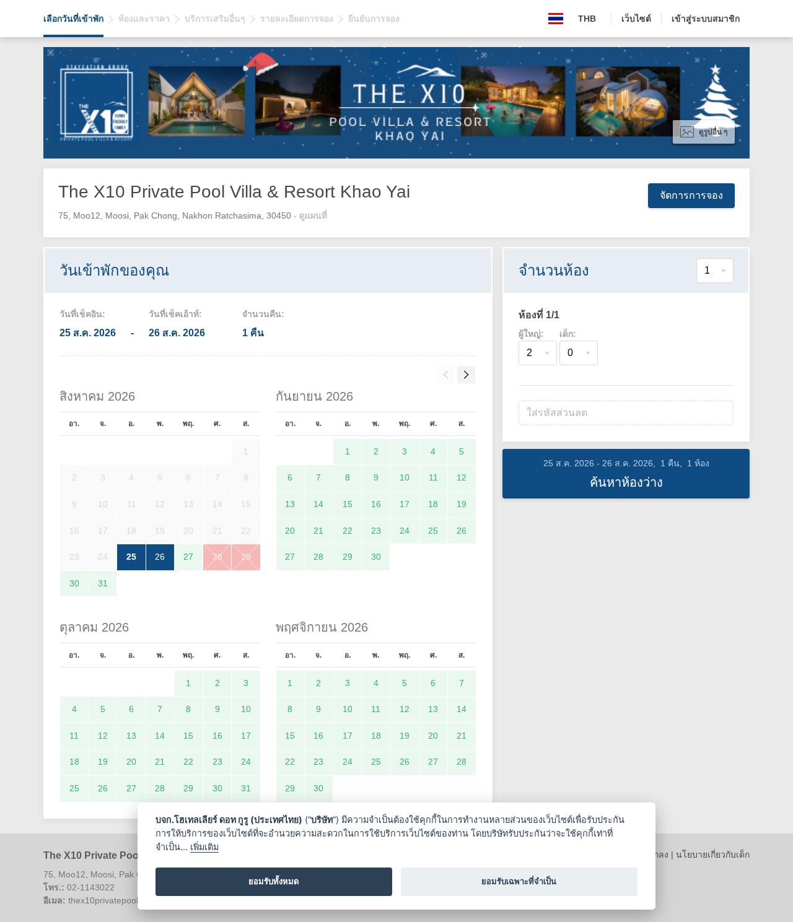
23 (376, 531)
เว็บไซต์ (636, 19)
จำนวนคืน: (263, 314)
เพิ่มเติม (204, 847)
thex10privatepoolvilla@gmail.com (135, 900)
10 (405, 477)
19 (462, 504)
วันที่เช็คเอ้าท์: (175, 314)
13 (290, 504)
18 (433, 504)
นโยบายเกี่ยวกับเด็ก (713, 854)
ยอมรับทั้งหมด (273, 881)
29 (246, 557)
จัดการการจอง (691, 195)
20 (290, 531)
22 (348, 531)
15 (348, 504)
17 (405, 504)
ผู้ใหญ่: (531, 334)
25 (131, 557)
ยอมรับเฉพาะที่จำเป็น (518, 881)
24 (405, 531)
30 (74, 583)
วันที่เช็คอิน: (82, 314)
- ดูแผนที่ (310, 215)
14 (318, 504)
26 (160, 557)
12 (462, 477)
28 (217, 557)
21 (318, 531)
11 (433, 477)
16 (376, 504)
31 (103, 583)
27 (188, 557)
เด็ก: (567, 334)
